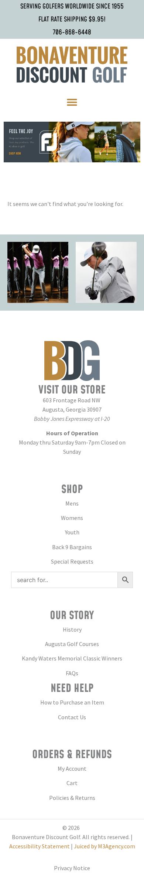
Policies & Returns (72, 797)
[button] (72, 102)
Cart (72, 783)
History (72, 629)
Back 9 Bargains (72, 547)
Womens (72, 517)
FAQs (72, 673)
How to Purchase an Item (72, 702)
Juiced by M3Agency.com (104, 846)
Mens (72, 503)
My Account (72, 768)
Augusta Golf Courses (72, 644)
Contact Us (72, 717)
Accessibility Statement (39, 846)
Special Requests (72, 561)
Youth (72, 532)
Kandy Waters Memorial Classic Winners (72, 658)
